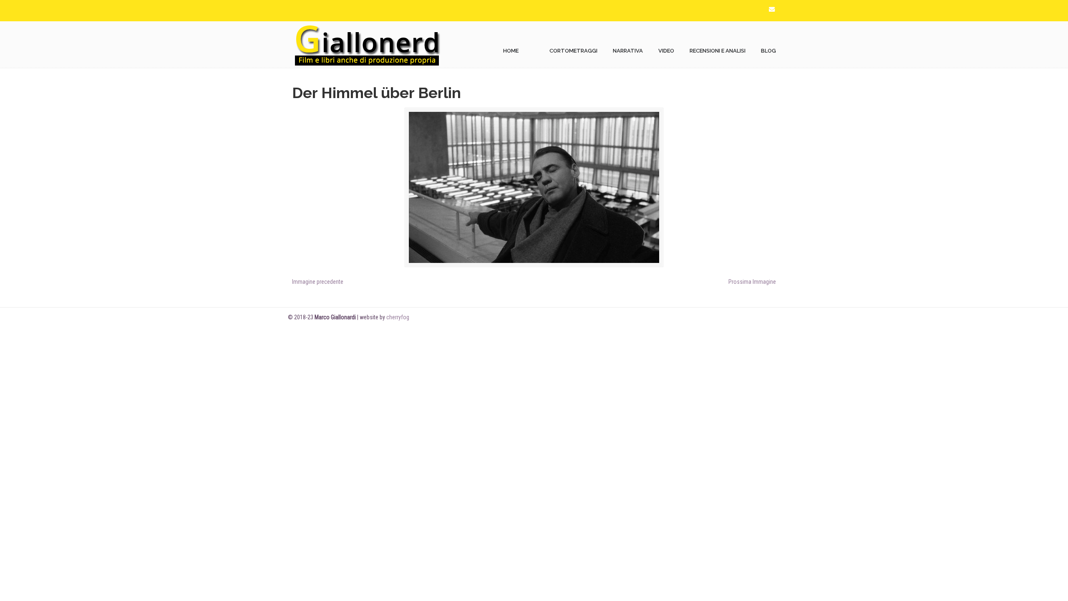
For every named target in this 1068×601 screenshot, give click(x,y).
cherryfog (397, 317)
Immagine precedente (317, 281)
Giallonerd (367, 45)
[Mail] (772, 9)
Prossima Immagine (752, 281)
